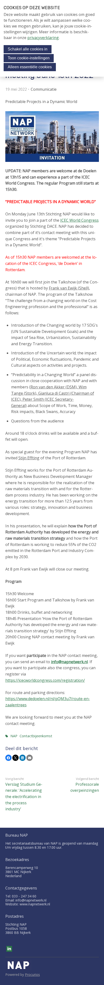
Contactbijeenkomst (36, 736)
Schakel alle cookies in (27, 49)
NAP (13, 736)
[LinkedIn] (9, 949)
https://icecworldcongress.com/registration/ (45, 680)
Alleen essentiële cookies (30, 67)
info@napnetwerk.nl (69, 661)
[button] (8, 758)
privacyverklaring (43, 37)
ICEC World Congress (79, 220)
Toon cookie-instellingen (29, 58)
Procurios (32, 974)
